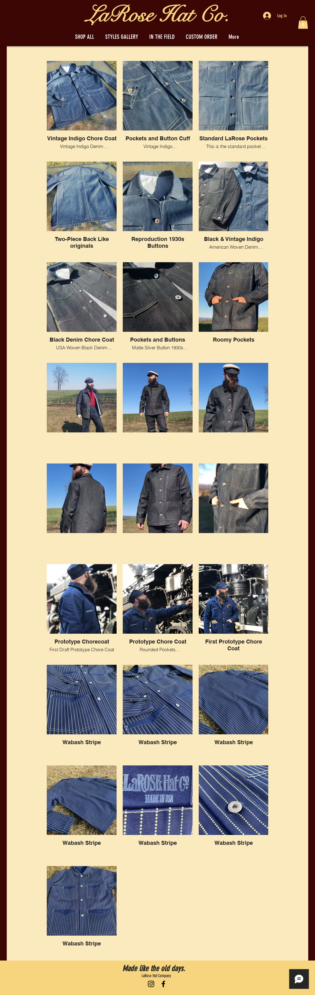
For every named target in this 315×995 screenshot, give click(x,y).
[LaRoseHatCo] (163, 984)
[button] (303, 22)
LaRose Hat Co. (158, 14)
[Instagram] (151, 984)
